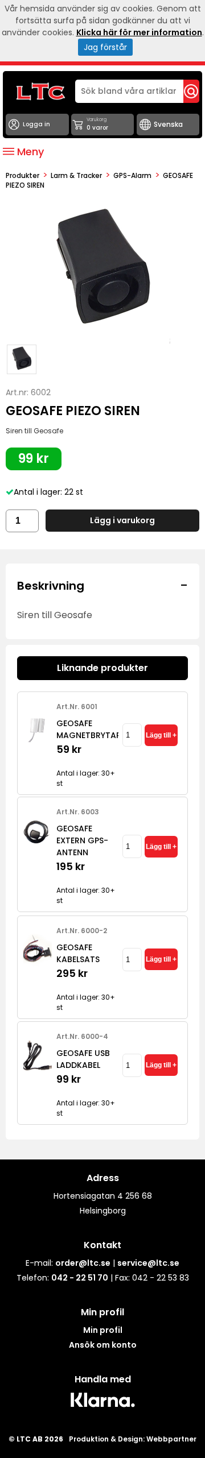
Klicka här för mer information (139, 32)
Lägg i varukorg (122, 520)
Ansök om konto (103, 1345)
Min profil (102, 1330)
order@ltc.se (82, 1263)
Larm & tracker (76, 175)
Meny (29, 151)
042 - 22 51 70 (79, 1277)
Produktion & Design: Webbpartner (132, 1439)
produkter (22, 175)
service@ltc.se (148, 1263)
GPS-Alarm (132, 175)
